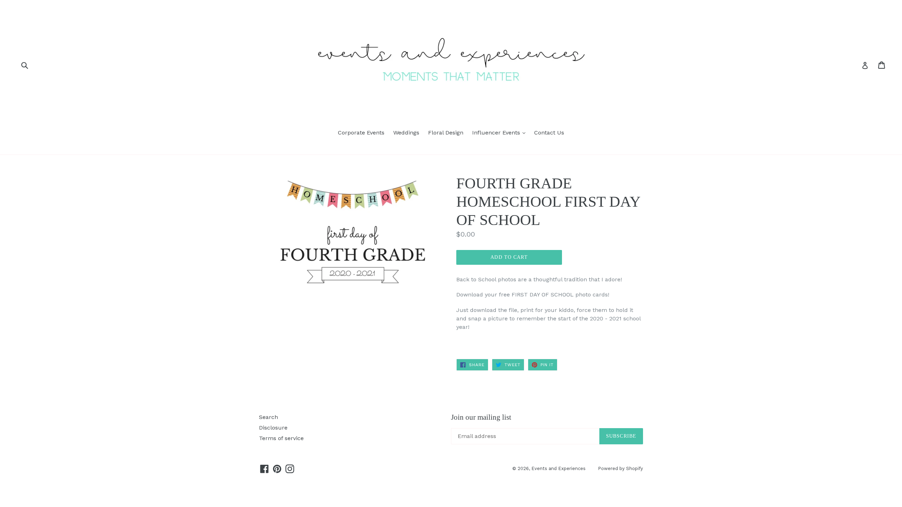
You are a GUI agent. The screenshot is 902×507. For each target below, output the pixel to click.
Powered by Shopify (620, 468)
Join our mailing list (481, 417)
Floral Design (445, 132)
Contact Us (549, 132)
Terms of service (281, 438)
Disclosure (273, 427)
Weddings (406, 132)
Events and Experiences (558, 468)
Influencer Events (500, 132)
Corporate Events (361, 132)
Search (268, 417)
